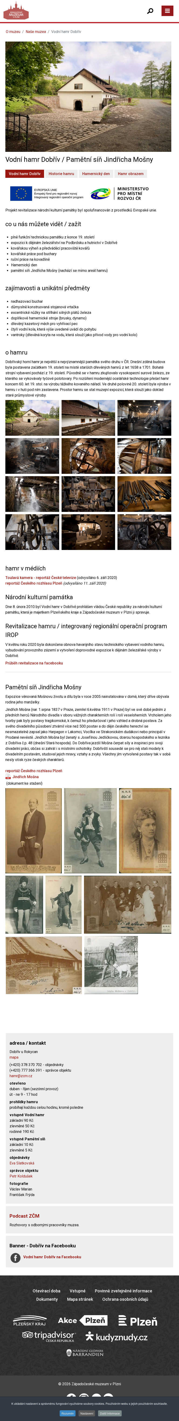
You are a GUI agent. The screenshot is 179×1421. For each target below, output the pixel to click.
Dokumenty (47, 1299)
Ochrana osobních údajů (125, 1299)
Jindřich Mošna (25, 777)
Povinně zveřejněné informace (123, 1290)
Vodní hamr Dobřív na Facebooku (52, 1257)
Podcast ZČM (24, 1216)
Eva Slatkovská (22, 1163)
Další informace (110, 1413)
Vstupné (78, 1290)
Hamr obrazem (131, 174)
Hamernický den (96, 174)
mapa (14, 1057)
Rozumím (68, 1413)
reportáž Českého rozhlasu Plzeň (33, 583)
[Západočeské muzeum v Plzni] (48, 15)
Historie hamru (61, 174)
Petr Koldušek (21, 1176)
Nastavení (86, 1413)
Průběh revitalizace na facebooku (34, 663)
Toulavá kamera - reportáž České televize (40, 578)
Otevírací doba (46, 1290)
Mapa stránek (80, 1299)
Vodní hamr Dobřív (25, 174)
